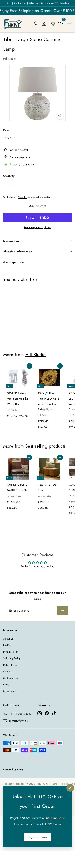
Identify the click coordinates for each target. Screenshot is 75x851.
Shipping (23, 197)
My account (9, 691)
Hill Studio (9, 58)
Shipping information (17, 251)
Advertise (33, 3)
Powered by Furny (13, 769)
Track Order (20, 3)
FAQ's (6, 645)
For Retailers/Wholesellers (55, 3)
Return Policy (10, 665)
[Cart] (52, 23)
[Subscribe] (62, 610)
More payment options (37, 227)
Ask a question (13, 262)
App (9, 3)
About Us (8, 639)
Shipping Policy (11, 658)
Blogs (6, 684)
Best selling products (45, 446)
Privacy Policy (10, 652)
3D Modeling (10, 678)
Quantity (9, 176)
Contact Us (9, 671)
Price (6, 130)
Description (11, 241)
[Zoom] (59, 115)
